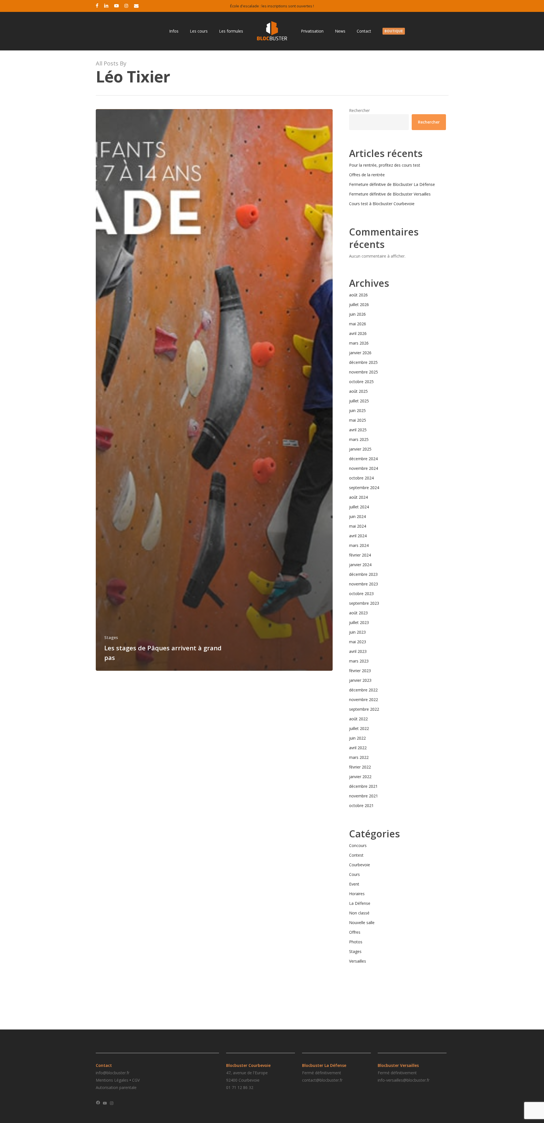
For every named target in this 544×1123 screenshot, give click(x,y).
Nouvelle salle (362, 922)
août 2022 (358, 718)
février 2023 (360, 670)
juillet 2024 (359, 507)
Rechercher (359, 110)
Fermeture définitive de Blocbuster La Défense (392, 184)
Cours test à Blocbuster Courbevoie (382, 203)
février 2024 (360, 555)
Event (354, 884)
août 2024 (358, 497)
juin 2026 (357, 314)
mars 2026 (359, 343)
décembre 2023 (363, 574)
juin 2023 (357, 632)
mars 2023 (359, 661)
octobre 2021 (361, 805)
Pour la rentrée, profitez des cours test (384, 165)
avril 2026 (358, 333)
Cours (354, 874)
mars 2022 (359, 757)
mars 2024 (359, 545)
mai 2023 (357, 641)
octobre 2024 (361, 478)
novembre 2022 (363, 699)
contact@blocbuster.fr (322, 1080)
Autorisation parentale (116, 1087)
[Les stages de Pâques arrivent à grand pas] (214, 390)
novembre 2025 (363, 372)
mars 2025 (359, 439)
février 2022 (360, 767)
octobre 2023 (361, 593)
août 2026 (358, 295)
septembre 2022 (364, 709)
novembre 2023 (363, 584)
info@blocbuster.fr (112, 1072)
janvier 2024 (360, 564)
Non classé (359, 913)
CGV (136, 1080)
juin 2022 (357, 738)
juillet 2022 (359, 728)
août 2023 (358, 612)
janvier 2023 (360, 680)
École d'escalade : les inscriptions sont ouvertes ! (272, 6)
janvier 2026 (360, 352)
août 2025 (358, 391)
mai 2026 (357, 323)
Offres (354, 932)
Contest (356, 855)
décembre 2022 (363, 690)
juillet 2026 (359, 304)
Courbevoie (359, 864)
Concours (358, 845)
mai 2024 (357, 526)
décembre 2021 (363, 786)
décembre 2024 (363, 458)
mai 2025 (357, 420)
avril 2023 (358, 651)
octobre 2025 (361, 381)
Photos (355, 941)
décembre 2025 (363, 362)
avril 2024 (358, 535)
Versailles (357, 961)
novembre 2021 (363, 796)
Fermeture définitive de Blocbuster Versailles (390, 194)
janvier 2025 (360, 449)
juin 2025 (357, 410)
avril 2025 (358, 429)
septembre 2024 (364, 487)
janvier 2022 (360, 776)
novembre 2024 (363, 468)
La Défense (359, 903)
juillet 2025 (359, 401)
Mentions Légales (112, 1080)
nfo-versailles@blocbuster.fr (404, 1080)
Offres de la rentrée (367, 174)
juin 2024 (357, 516)
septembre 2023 (364, 603)
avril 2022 (358, 747)
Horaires (357, 893)
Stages (111, 637)
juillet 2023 (359, 622)
